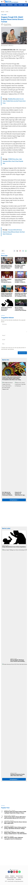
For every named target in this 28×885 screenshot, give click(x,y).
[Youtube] (17, 872)
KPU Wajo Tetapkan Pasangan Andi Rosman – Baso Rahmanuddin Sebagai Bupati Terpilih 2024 (20, 267)
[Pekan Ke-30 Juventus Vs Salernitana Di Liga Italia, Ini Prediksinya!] (20, 436)
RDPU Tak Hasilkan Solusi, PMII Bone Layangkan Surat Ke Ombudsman (13, 838)
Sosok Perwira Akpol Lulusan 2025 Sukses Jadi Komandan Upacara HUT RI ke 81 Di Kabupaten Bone (15, 817)
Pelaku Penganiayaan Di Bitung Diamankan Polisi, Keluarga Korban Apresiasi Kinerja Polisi (7, 295)
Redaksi (12, 876)
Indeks (7, 876)
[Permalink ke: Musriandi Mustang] (2, 24)
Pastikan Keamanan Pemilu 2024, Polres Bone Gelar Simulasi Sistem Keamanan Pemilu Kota (17, 775)
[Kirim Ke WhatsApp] (26, 251)
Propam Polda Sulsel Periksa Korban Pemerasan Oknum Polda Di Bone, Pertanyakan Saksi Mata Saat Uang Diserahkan (11, 378)
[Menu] (2, 1)
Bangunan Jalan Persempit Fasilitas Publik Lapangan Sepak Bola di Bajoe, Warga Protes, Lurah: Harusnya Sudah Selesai (15, 812)
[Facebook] (9, 872)
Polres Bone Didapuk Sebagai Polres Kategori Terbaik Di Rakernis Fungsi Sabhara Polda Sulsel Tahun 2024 (20, 281)
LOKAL (2, 14)
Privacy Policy (10, 879)
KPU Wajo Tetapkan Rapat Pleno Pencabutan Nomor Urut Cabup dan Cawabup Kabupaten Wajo (6, 281)
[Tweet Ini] (17, 251)
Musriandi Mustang (7, 24)
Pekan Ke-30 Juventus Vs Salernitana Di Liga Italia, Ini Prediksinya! (20, 494)
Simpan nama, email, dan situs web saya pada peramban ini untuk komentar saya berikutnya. (13, 348)
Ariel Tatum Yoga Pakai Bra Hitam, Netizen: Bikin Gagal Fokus (15, 822)
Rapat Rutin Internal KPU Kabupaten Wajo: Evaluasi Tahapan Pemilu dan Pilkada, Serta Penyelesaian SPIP (6, 267)
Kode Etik (20, 877)
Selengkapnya (13, 500)
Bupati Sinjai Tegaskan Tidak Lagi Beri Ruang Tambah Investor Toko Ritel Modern (15, 833)
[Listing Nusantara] (10, 2)
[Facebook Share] (14, 251)
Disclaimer (18, 879)
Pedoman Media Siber (10, 877)
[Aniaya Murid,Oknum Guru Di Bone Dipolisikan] (7, 302)
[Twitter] (11, 872)
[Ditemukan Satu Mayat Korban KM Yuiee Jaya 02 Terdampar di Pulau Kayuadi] (21, 288)
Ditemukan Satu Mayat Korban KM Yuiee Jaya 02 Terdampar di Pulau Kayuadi (21, 295)
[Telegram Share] (23, 251)
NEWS (5, 14)
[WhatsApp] (19, 872)
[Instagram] (14, 872)
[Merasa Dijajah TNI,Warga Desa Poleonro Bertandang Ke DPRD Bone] (21, 302)
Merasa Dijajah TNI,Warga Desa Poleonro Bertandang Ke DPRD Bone (20, 309)
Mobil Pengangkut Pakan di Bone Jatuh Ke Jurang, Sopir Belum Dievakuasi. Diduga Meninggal (15, 828)
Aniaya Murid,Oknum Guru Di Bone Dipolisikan (6, 309)
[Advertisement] (14, 514)
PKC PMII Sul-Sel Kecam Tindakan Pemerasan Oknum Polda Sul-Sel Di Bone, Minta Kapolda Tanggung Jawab (7, 494)
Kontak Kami (19, 876)
